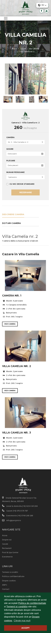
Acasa (4, 535)
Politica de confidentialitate (32, 603)
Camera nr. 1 (11, 295)
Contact (5, 589)
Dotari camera (11, 223)
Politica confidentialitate (13, 576)
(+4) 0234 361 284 (30, 506)
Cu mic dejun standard (21, 184)
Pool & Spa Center (10, 552)
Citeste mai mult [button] (22, 620)
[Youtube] (46, 11)
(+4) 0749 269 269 (25, 515)
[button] (42, 5)
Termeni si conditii (10, 572)
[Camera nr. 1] (25, 275)
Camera (10, 137)
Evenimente (7, 556)
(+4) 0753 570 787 (20, 511)
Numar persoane (15, 172)
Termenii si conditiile (16, 606)
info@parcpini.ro (13, 520)
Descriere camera (13, 214)
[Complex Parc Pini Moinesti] (25, 8)
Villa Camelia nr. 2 (16, 366)
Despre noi (6, 539)
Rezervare (25, 192)
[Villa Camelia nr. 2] (25, 79)
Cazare (5, 544)
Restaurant (7, 548)
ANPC (4, 585)
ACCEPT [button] (25, 628)
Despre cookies (9, 580)
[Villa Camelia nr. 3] (25, 412)
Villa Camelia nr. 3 (16, 432)
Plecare (10, 161)
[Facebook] (41, 11)
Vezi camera (9, 324)
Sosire (9, 149)
